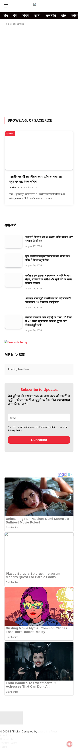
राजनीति (51, 15)
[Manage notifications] (69, 744)
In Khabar (14, 187)
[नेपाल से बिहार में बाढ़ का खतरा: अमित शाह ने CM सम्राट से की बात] (13, 241)
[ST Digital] (39, 6)
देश (15, 15)
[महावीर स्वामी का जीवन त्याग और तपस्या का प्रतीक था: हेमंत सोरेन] (39, 150)
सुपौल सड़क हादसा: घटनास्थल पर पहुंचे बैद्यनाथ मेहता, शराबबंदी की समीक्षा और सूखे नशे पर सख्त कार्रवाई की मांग (48, 279)
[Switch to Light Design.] (67, 6)
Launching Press (48, 731)
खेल (64, 15)
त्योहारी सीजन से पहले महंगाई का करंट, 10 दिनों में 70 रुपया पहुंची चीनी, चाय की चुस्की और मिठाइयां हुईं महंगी (48, 321)
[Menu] (6, 6)
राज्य (37, 15)
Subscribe (39, 440)
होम (6, 15)
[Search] (72, 6)
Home (8, 23)
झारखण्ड (10, 133)
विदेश (25, 15)
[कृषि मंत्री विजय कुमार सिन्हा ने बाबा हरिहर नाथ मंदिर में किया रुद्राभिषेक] (13, 260)
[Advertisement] (39, 70)
